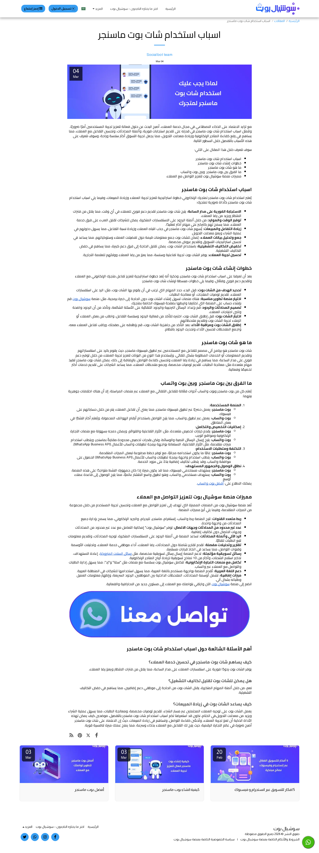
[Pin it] (80, 735)
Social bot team (159, 54)
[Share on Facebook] (96, 735)
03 (124, 754)
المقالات (279, 21)
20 (219, 754)
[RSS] (71, 735)
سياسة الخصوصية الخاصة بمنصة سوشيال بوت (204, 839)
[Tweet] (88, 735)
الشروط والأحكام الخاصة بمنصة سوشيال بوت (269, 839)
